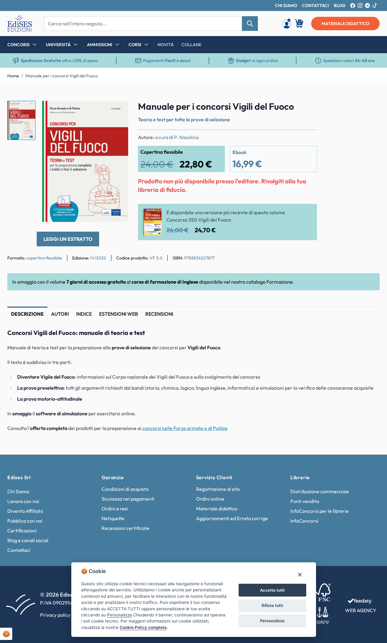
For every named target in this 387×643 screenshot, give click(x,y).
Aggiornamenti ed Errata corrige (232, 518)
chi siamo (286, 5)
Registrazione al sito (218, 489)
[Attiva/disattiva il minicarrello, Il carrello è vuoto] (299, 23)
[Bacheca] (287, 23)
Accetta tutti (272, 590)
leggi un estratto (67, 239)
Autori (60, 314)
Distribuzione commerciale (319, 491)
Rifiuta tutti (272, 605)
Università (58, 44)
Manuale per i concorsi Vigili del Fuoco (61, 76)
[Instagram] (360, 5)
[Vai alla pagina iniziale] (19, 23)
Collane (191, 44)
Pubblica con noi (25, 521)
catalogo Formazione (269, 282)
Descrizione (27, 314)
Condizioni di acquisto (125, 489)
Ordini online (210, 499)
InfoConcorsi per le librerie (319, 511)
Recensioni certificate (125, 528)
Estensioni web (118, 314)
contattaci (315, 5)
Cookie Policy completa (143, 627)
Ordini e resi (115, 508)
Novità (166, 44)
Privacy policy (55, 615)
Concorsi (18, 44)
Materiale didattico (216, 508)
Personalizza (272, 620)
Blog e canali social (27, 540)
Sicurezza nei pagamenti (128, 499)
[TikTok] (374, 5)
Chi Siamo (18, 491)
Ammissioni (99, 44)
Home (13, 76)
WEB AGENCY (360, 610)
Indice (84, 314)
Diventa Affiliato (25, 511)
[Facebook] (352, 5)
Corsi (134, 44)
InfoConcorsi (304, 521)
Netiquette (113, 518)
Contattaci (18, 550)
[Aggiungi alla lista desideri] (118, 111)
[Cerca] (250, 23)
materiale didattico (345, 23)
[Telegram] (367, 5)
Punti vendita (304, 501)
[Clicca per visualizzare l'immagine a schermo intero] (85, 161)
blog (339, 5)
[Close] (299, 574)
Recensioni (159, 314)
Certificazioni (22, 530)
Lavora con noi (23, 501)
